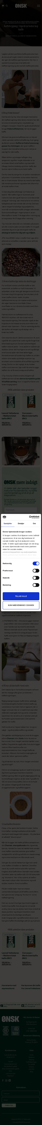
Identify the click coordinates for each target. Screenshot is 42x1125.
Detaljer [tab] (21, 523)
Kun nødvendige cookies (21, 605)
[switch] (36, 571)
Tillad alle (21, 596)
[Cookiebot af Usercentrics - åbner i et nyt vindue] (29, 517)
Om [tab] (34, 523)
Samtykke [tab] (8, 523)
